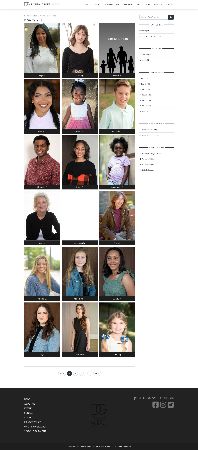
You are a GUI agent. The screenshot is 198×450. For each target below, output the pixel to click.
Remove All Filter (148, 159)
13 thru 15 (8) (144, 89)
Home (26, 16)
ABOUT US (158, 5)
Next (97, 373)
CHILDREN (128, 5)
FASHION (96, 5)
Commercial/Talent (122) (149, 36)
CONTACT (170, 5)
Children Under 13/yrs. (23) (150, 135)
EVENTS (139, 5)
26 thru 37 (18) (145, 100)
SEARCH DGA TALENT (35, 431)
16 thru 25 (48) (145, 95)
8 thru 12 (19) (144, 84)
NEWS (148, 5)
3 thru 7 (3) (143, 78)
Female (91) (146, 54)
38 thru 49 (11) (145, 106)
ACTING (28, 417)
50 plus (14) (143, 111)
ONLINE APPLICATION (35, 426)
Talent (34, 16)
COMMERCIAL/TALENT (112, 5)
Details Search (148, 170)
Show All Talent (148, 164)
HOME (86, 5)
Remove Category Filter (151, 153)
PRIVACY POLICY (32, 422)
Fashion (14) (144, 31)
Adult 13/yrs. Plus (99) (148, 129)
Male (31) (145, 60)
